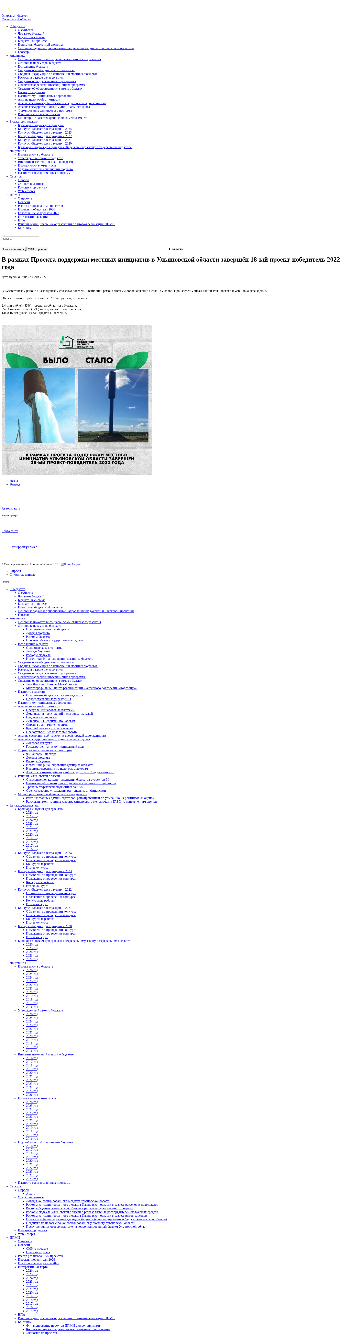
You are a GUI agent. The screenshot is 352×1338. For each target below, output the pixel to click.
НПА (21, 220)
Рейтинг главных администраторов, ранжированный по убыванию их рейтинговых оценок (90, 798)
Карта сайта (10, 531)
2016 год (32, 849)
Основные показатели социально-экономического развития (59, 59)
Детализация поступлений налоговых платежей (59, 713)
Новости (24, 202)
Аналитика (17, 55)
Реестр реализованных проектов (40, 205)
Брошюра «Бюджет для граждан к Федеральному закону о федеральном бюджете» (75, 147)
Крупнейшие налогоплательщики (49, 728)
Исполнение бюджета (33, 66)
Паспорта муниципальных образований (46, 96)
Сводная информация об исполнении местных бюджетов (58, 74)
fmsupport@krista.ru (25, 547)
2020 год (32, 834)
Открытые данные (31, 183)
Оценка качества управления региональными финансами (66, 790)
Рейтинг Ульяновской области (39, 114)
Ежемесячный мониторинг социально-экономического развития (71, 783)
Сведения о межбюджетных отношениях (46, 70)
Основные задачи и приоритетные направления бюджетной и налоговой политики (76, 48)
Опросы (23, 180)
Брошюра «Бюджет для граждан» (41, 125)
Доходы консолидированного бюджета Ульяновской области (68, 1201)
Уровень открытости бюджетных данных (54, 787)
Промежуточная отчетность (37, 165)
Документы (18, 150)
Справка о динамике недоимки (47, 724)
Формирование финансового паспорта (45, 110)
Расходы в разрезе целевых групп (41, 77)
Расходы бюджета (38, 636)
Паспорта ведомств (31, 92)
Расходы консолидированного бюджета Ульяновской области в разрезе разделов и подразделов (92, 1204)
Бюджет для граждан (24, 121)
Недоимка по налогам (41, 717)
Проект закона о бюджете (35, 154)
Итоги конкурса (37, 867)
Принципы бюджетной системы (40, 44)
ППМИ (15, 194)
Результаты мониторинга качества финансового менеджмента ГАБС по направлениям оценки (91, 801)
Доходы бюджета (38, 633)
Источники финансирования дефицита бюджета (59, 658)
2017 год (32, 845)
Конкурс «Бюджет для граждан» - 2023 (45, 132)
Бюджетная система (31, 37)
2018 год (32, 842)
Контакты (25, 227)
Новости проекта (13, 249)
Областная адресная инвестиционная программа (52, 85)
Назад (14, 480)
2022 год (32, 827)
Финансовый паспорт (41, 754)
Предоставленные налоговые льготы (51, 732)
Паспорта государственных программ (44, 172)
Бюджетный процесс (32, 41)
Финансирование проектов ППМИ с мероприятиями (63, 1325)
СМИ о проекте (37, 249)
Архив (30, 1193)
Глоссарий (25, 52)
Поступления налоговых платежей (50, 710)
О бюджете (17, 26)
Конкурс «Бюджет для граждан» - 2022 (45, 136)
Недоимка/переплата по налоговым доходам (57, 768)
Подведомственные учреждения (48, 699)
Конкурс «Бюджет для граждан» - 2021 (45, 139)
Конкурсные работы (40, 864)
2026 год (32, 812)
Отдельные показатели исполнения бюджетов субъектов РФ (68, 779)
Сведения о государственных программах (47, 81)
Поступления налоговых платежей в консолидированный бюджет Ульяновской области (87, 1226)
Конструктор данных (32, 187)
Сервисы (16, 176)
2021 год (32, 831)
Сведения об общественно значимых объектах (50, 88)
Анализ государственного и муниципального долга (54, 106)
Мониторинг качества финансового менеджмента (52, 117)
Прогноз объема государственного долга (54, 640)
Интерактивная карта (33, 216)
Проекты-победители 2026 (36, 209)
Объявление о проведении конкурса (51, 856)
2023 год (32, 823)
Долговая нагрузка (39, 743)
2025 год (32, 816)
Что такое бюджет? (31, 33)
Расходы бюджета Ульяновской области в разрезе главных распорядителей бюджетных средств (92, 1212)
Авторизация (11, 508)
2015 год (32, 1311)
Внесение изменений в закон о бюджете (46, 161)
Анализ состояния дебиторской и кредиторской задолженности (62, 103)
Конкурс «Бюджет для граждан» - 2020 (45, 143)
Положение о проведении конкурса (51, 860)
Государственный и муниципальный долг (55, 746)
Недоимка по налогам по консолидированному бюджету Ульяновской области (80, 1223)
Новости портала (38, 1252)
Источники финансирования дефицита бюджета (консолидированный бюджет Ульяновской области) (96, 1219)
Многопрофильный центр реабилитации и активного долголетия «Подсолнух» (81, 688)
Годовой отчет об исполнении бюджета (45, 169)
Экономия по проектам (42, 1333)
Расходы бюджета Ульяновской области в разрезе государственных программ (79, 1208)
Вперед (15, 484)
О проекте (25, 198)
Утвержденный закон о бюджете (40, 158)
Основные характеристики (45, 647)
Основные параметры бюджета (39, 63)
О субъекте (25, 30)
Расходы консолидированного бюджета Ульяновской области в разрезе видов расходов (86, 1215)
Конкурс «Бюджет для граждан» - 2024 (45, 128)
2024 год (32, 820)
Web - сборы (26, 191)
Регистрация (10, 515)
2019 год (32, 838)
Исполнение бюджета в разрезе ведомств (54, 695)
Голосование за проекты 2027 (38, 213)
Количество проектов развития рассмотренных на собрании (68, 1329)
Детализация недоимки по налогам (50, 721)
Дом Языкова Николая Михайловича (51, 684)
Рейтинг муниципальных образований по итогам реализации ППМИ (66, 224)
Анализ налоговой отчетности (39, 99)
